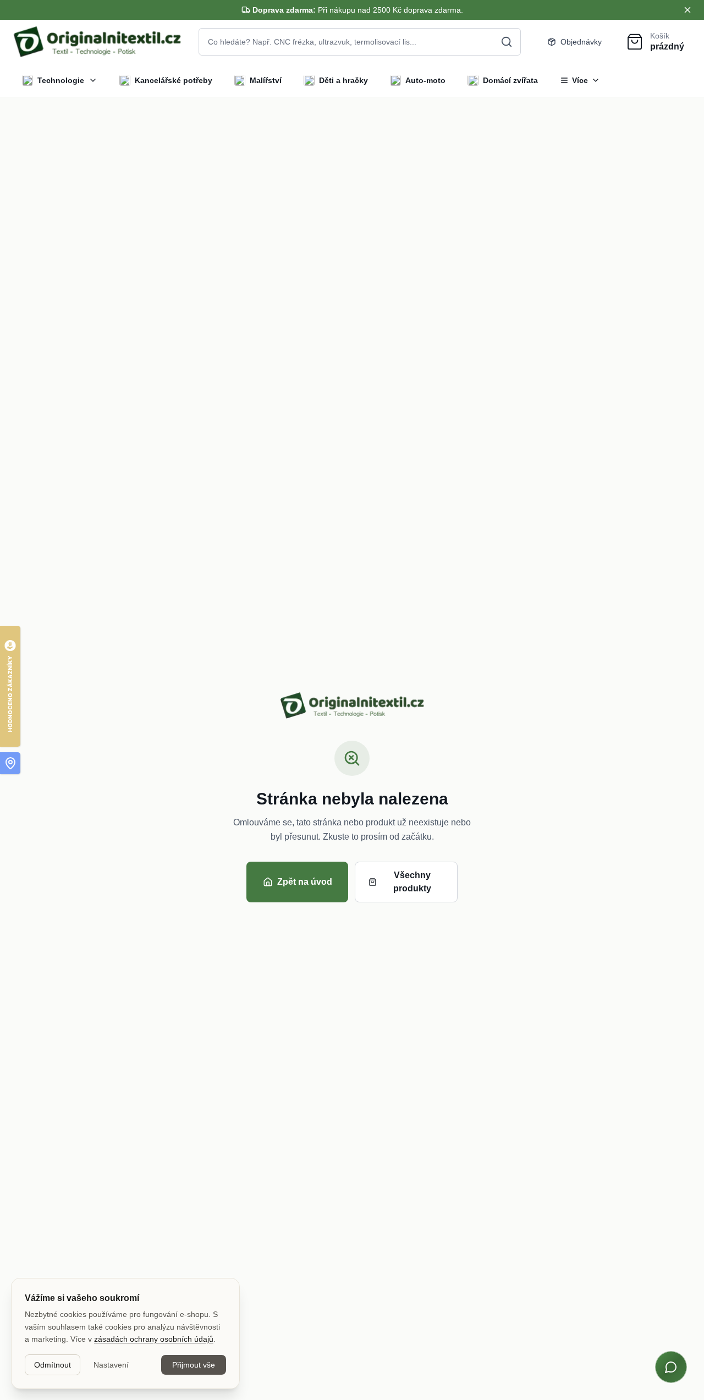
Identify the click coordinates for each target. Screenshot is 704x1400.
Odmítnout (52, 1364)
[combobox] (360, 42)
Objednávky (581, 41)
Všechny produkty (412, 881)
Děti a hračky (343, 80)
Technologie (60, 80)
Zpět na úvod (304, 881)
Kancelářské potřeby (173, 80)
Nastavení (111, 1364)
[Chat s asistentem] (671, 1367)
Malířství (266, 80)
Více (580, 80)
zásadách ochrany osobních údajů (153, 1339)
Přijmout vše (193, 1364)
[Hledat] (506, 42)
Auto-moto (425, 80)
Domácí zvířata (510, 80)
